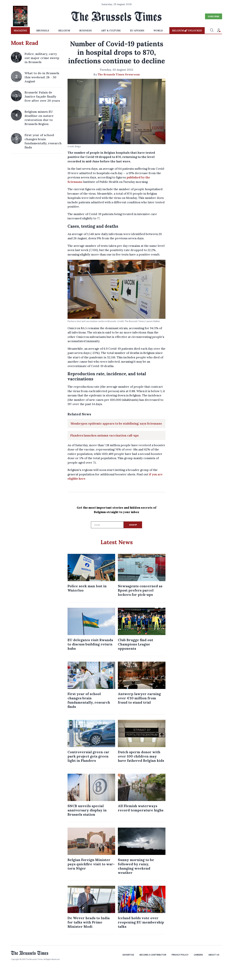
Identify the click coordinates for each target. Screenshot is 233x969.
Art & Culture (111, 30)
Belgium (64, 30)
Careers (198, 954)
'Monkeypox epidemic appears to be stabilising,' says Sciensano (116, 423)
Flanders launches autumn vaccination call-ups (104, 435)
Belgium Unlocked (187, 30)
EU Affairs (137, 30)
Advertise (128, 954)
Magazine (20, 30)
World (158, 30)
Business (85, 30)
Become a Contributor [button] (153, 954)
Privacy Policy (180, 954)
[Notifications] (218, 30)
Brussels (42, 30)
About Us (213, 954)
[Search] (211, 30)
